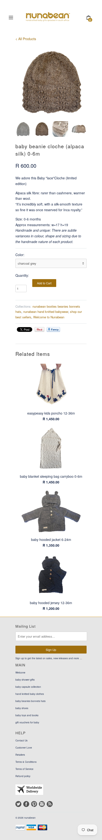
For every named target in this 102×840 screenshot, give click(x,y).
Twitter (18, 804)
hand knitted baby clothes (29, 694)
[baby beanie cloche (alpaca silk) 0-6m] (51, 82)
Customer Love (23, 747)
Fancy (53, 329)
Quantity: (22, 275)
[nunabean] (49, 18)
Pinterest (34, 804)
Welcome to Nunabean (48, 317)
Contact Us (21, 740)
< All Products (25, 38)
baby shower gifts (25, 679)
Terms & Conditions (26, 762)
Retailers (20, 754)
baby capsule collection (28, 686)
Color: (19, 254)
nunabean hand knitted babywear (45, 311)
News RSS (50, 804)
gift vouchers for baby (27, 722)
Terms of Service (24, 769)
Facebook (26, 804)
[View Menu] (11, 18)
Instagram (42, 804)
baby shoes (21, 708)
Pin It (39, 329)
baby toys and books (26, 715)
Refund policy (22, 776)
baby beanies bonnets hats (30, 701)
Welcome (20, 672)
